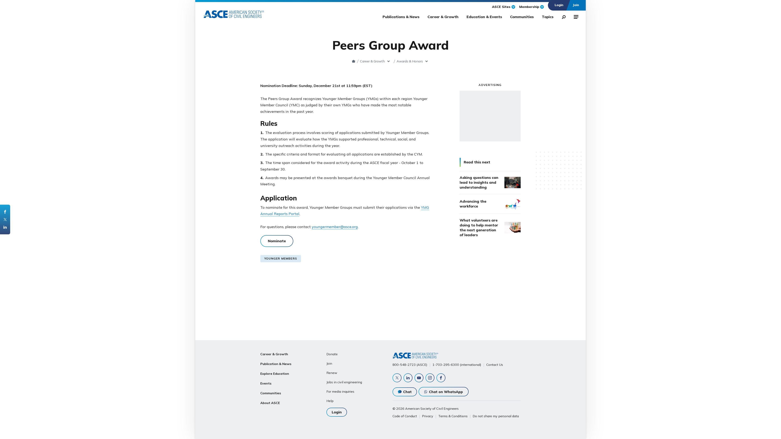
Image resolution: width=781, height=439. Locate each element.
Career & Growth (443, 16)
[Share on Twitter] (5, 219)
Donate (332, 354)
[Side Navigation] (576, 16)
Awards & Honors (410, 61)
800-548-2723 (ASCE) (410, 365)
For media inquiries (340, 391)
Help (330, 401)
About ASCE (270, 403)
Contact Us (494, 365)
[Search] (563, 16)
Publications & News (401, 16)
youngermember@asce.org (335, 226)
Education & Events (484, 16)
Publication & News (275, 364)
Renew (331, 373)
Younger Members (280, 258)
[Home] (354, 61)
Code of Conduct (405, 416)
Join (329, 363)
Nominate (277, 241)
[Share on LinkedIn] (5, 227)
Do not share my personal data (496, 416)
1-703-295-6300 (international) (456, 365)
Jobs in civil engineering (344, 382)
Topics (547, 16)
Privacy (427, 416)
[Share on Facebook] (5, 212)
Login (337, 412)
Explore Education (274, 374)
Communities (522, 16)
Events (266, 383)
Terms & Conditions (453, 416)
